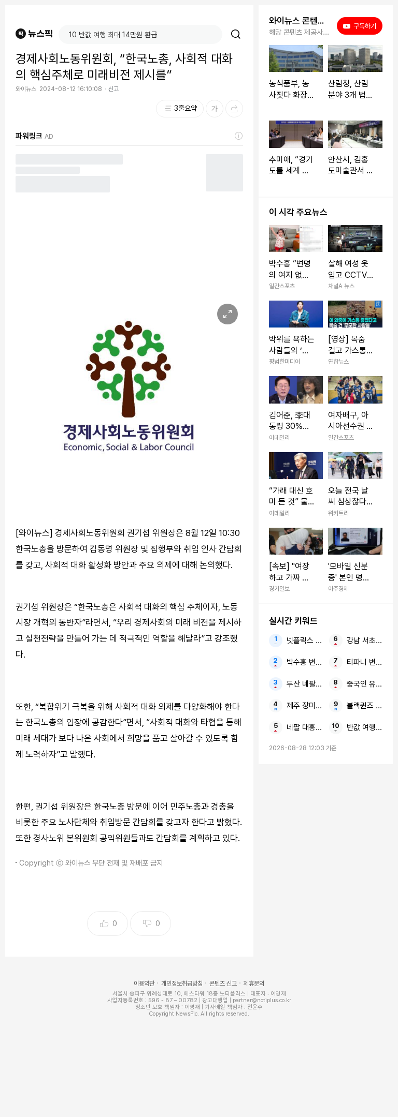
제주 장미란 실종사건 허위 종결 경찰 (304, 705)
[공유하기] (234, 108)
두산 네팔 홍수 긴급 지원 (304, 684)
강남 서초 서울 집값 (364, 640)
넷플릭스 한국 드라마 (304, 640)
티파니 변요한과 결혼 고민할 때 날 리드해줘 (364, 662)
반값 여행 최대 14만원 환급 (364, 727)
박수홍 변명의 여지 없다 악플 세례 (304, 662)
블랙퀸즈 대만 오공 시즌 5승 (364, 705)
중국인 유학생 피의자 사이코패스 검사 (364, 684)
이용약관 (144, 983)
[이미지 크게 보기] (227, 314)
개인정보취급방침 (182, 983)
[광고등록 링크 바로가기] (239, 136)
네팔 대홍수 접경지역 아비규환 (304, 727)
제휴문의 (254, 983)
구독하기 (361, 26)
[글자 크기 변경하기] (214, 108)
